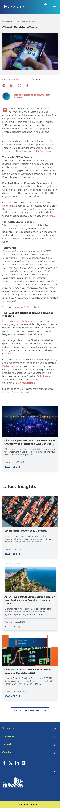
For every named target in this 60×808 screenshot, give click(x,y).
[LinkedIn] (17, 764)
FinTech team (44, 151)
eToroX (51, 215)
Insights (15, 79)
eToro (11, 108)
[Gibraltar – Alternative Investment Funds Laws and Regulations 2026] (30, 650)
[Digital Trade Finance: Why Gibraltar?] (30, 511)
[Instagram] (23, 764)
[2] (4, 86)
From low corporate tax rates (18, 321)
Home (5, 79)
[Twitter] (11, 764)
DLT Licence (44, 376)
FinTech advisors (11, 366)
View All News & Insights (28, 710)
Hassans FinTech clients (27, 307)
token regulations (25, 383)
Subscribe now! (20, 392)
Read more (10, 467)
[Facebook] (4, 764)
